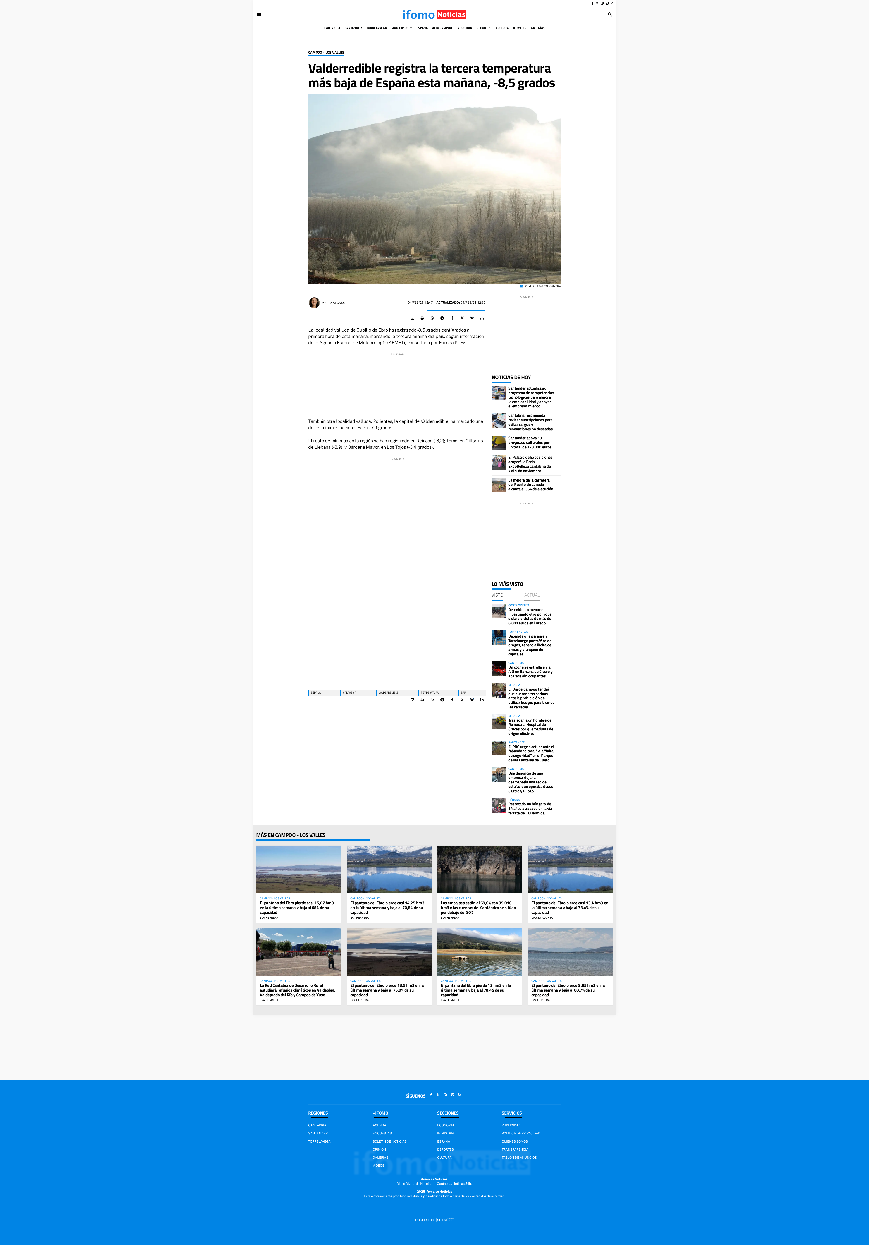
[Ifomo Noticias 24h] (434, 14)
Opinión (379, 1149)
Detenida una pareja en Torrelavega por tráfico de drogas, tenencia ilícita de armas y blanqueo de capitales (529, 645)
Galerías (380, 1157)
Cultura (444, 1157)
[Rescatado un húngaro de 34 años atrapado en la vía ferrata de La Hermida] (499, 805)
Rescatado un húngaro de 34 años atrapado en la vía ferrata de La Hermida (530, 808)
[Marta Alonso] (314, 302)
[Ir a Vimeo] (607, 3)
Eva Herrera (269, 917)
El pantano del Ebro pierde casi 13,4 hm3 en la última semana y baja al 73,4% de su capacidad (570, 907)
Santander (288, 3)
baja (463, 692)
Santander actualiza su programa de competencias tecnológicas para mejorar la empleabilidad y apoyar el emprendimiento (531, 397)
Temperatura (430, 692)
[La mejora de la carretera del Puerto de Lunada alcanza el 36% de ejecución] (499, 485)
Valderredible (388, 692)
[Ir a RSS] (612, 3)
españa (316, 692)
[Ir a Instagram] (602, 3)
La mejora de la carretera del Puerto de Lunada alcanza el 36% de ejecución (530, 484)
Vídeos (378, 1165)
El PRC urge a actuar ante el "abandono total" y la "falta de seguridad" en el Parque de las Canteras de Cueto (531, 753)
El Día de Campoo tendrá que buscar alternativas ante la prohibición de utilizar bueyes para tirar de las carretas (531, 698)
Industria (308, 3)
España (443, 1141)
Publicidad (511, 1125)
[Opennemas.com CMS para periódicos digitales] (434, 1219)
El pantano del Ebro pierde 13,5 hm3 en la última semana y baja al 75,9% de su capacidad (387, 990)
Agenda (379, 1125)
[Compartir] (432, 318)
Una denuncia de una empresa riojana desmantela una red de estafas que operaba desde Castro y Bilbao (530, 782)
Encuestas (382, 1133)
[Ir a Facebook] (592, 3)
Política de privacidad (521, 1133)
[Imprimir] (422, 318)
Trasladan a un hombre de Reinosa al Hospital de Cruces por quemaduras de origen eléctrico (530, 727)
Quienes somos (515, 1141)
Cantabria (349, 692)
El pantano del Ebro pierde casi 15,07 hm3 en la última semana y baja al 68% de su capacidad (297, 907)
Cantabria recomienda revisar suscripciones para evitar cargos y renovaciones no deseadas (530, 422)
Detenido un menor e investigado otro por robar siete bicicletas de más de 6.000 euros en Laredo (530, 616)
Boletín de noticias (390, 1141)
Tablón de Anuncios (519, 1157)
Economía (445, 1125)
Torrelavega (265, 3)
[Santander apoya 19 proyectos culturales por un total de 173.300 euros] (499, 443)
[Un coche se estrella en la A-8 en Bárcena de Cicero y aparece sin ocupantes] (499, 668)
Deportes (445, 1149)
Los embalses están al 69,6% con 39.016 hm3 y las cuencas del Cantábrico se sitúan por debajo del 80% (478, 907)
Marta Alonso (333, 303)
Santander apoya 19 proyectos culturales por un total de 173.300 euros (530, 442)
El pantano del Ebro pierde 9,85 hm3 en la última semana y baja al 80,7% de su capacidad (568, 990)
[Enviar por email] (412, 318)
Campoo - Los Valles (326, 52)
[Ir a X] (597, 3)
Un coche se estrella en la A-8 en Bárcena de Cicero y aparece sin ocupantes (530, 671)
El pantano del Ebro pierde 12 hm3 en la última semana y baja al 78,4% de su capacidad (476, 990)
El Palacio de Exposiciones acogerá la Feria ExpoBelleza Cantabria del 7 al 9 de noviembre (530, 464)
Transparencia (515, 1149)
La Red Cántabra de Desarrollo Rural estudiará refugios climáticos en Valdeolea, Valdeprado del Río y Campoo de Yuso (297, 990)
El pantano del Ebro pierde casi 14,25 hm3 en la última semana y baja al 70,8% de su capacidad (387, 907)
